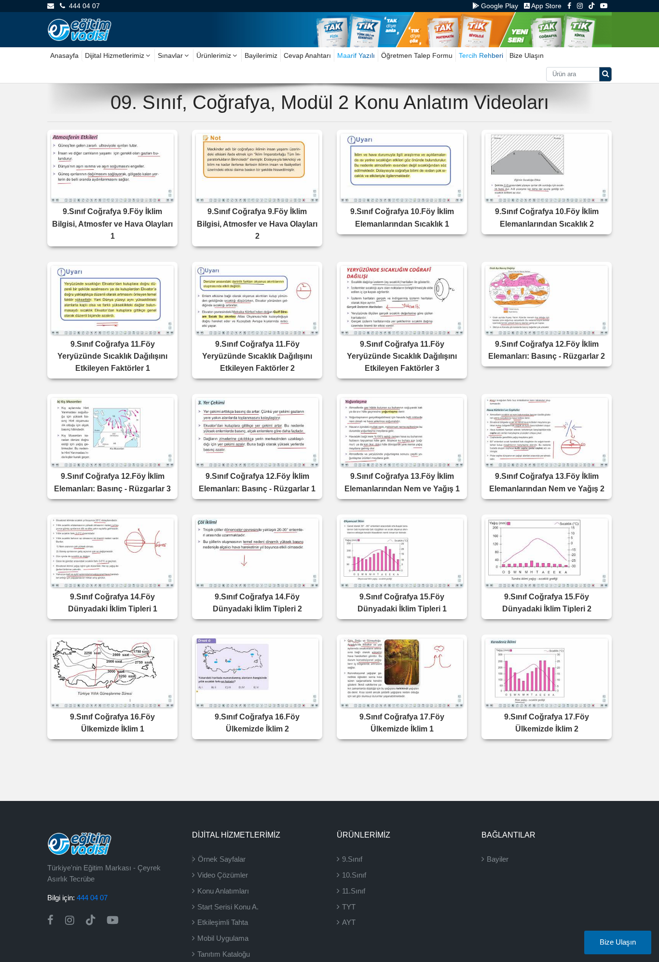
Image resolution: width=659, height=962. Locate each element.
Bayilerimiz (261, 55)
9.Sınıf (352, 859)
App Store (546, 6)
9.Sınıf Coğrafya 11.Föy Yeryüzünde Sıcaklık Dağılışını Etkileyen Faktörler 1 (112, 356)
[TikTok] (591, 6)
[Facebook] (569, 6)
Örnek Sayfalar (222, 859)
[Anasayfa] (79, 29)
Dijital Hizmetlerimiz (114, 55)
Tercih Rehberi (481, 55)
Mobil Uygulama (222, 938)
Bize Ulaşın (526, 55)
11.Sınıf (353, 891)
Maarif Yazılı (356, 55)
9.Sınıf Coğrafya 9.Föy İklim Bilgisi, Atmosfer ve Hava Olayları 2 (257, 223)
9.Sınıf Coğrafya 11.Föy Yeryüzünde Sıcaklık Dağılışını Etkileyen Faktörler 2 (257, 356)
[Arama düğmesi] (605, 74)
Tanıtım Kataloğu (223, 954)
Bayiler (497, 859)
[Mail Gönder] (50, 6)
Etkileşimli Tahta (222, 922)
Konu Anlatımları (223, 891)
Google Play (498, 6)
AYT (349, 922)
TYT (349, 907)
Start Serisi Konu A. (228, 907)
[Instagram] (580, 6)
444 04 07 (82, 6)
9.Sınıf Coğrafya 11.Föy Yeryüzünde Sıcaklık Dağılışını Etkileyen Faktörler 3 (402, 356)
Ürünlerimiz (213, 55)
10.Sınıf (354, 875)
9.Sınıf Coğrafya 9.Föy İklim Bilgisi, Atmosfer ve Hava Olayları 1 (112, 223)
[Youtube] (604, 6)
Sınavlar (170, 55)
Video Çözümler (222, 875)
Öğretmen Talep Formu (417, 55)
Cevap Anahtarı (307, 55)
